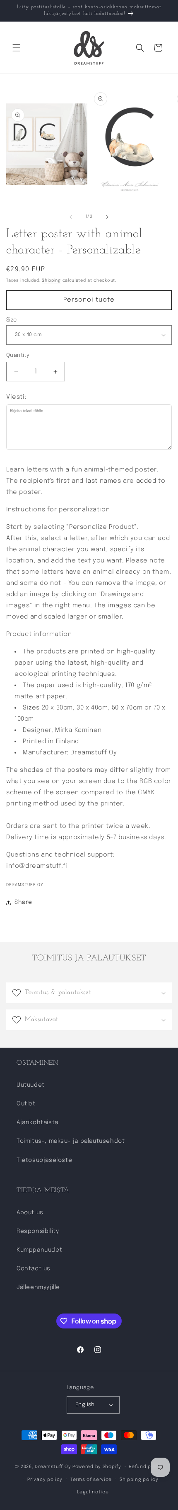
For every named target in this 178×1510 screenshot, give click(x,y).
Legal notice (92, 1492)
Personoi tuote (89, 300)
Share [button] (23, 902)
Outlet (26, 1104)
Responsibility (38, 1231)
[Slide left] (71, 217)
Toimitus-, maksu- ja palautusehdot (71, 1141)
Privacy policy (45, 1479)
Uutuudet (31, 1085)
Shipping (51, 280)
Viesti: (16, 397)
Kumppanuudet (39, 1250)
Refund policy (146, 1466)
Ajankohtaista (37, 1122)
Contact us (34, 1269)
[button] (16, 48)
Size (11, 320)
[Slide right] (107, 217)
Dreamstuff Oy (53, 1466)
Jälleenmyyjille (38, 1287)
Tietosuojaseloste (44, 1160)
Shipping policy (139, 1479)
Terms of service (91, 1479)
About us (30, 1212)
